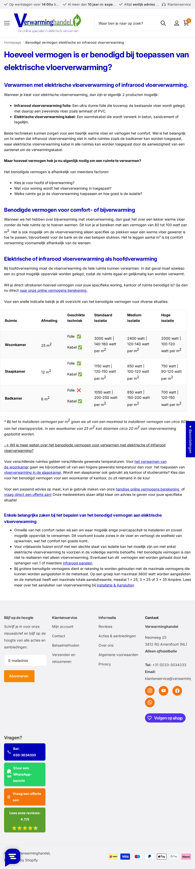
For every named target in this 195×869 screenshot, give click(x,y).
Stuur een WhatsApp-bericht (22, 774)
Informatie (107, 617)
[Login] (176, 23)
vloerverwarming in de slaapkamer (32, 472)
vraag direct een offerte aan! (28, 494)
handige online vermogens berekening (148, 489)
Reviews (105, 626)
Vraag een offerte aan (27, 797)
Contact (58, 636)
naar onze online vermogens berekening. (53, 290)
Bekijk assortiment (7, 23)
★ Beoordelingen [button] (190, 439)
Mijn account (62, 626)
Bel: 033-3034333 (24, 752)
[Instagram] (150, 691)
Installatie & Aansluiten (115, 585)
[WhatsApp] (150, 702)
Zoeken (163, 23)
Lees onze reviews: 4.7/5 (24, 816)
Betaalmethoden (65, 645)
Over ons (106, 645)
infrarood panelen (77, 563)
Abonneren (19, 676)
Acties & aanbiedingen (117, 636)
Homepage (12, 42)
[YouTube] (163, 691)
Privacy (105, 664)
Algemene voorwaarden (118, 654)
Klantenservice (64, 617)
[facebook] (177, 691)
